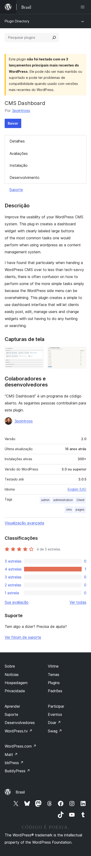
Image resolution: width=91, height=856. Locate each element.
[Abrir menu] (83, 7)
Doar (54, 722)
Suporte (16, 189)
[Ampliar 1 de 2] (37, 353)
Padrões (55, 691)
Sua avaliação (16, 602)
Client (80, 500)
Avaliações (19, 153)
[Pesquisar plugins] (54, 37)
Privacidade (15, 691)
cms (69, 509)
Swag (55, 731)
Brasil (20, 792)
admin (45, 500)
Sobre (10, 666)
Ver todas (78, 602)
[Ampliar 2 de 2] (80, 353)
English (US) (77, 489)
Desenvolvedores (20, 722)
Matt (11, 754)
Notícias (12, 674)
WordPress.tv (18, 731)
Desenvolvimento (24, 177)
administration (63, 500)
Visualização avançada (24, 523)
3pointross (21, 110)
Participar (56, 706)
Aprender (12, 706)
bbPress (14, 762)
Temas (53, 674)
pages (80, 509)
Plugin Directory (17, 21)
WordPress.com (20, 746)
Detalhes (17, 141)
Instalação (19, 165)
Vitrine (53, 666)
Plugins (54, 682)
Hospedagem (16, 682)
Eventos (55, 714)
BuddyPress (17, 771)
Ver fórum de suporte (23, 637)
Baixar (13, 123)
